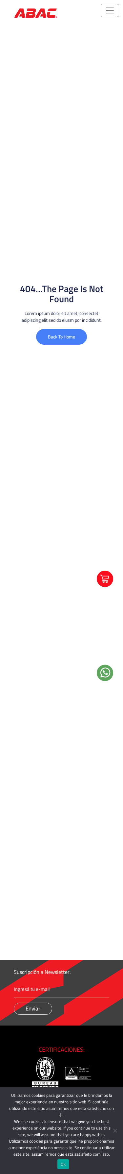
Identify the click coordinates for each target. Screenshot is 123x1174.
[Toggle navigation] (110, 10)
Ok (63, 1164)
